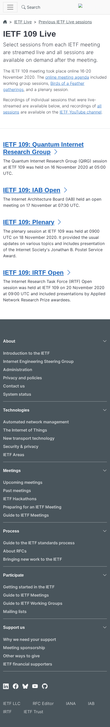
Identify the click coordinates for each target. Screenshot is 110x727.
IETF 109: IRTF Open (33, 272)
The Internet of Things (25, 430)
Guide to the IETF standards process (39, 542)
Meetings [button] (12, 470)
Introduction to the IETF (26, 353)
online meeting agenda (67, 77)
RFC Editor (43, 703)
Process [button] (11, 531)
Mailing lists (15, 611)
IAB (91, 703)
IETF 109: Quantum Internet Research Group (43, 148)
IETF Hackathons (20, 498)
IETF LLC (11, 703)
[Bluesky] (25, 686)
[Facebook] (15, 686)
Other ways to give (21, 655)
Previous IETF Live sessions (65, 21)
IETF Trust (33, 712)
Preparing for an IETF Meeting (32, 506)
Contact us (14, 385)
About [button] (9, 341)
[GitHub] (45, 686)
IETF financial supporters (27, 664)
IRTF (7, 712)
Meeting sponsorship (24, 647)
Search (33, 7)
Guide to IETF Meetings (26, 515)
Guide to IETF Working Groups (32, 603)
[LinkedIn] (6, 686)
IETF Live (23, 21)
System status (17, 394)
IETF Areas (13, 454)
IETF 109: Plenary (28, 222)
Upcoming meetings (22, 482)
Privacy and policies (22, 377)
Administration (17, 369)
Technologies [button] (16, 410)
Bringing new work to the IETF (32, 559)
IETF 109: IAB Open (31, 190)
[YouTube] (35, 686)
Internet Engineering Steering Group (38, 361)
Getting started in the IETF (28, 586)
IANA (71, 703)
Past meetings (17, 490)
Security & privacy (20, 446)
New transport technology (28, 438)
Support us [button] (14, 627)
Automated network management (36, 421)
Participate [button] (13, 575)
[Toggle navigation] (10, 7)
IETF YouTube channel (81, 112)
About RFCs (15, 551)
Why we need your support (29, 639)
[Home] (5, 21)
